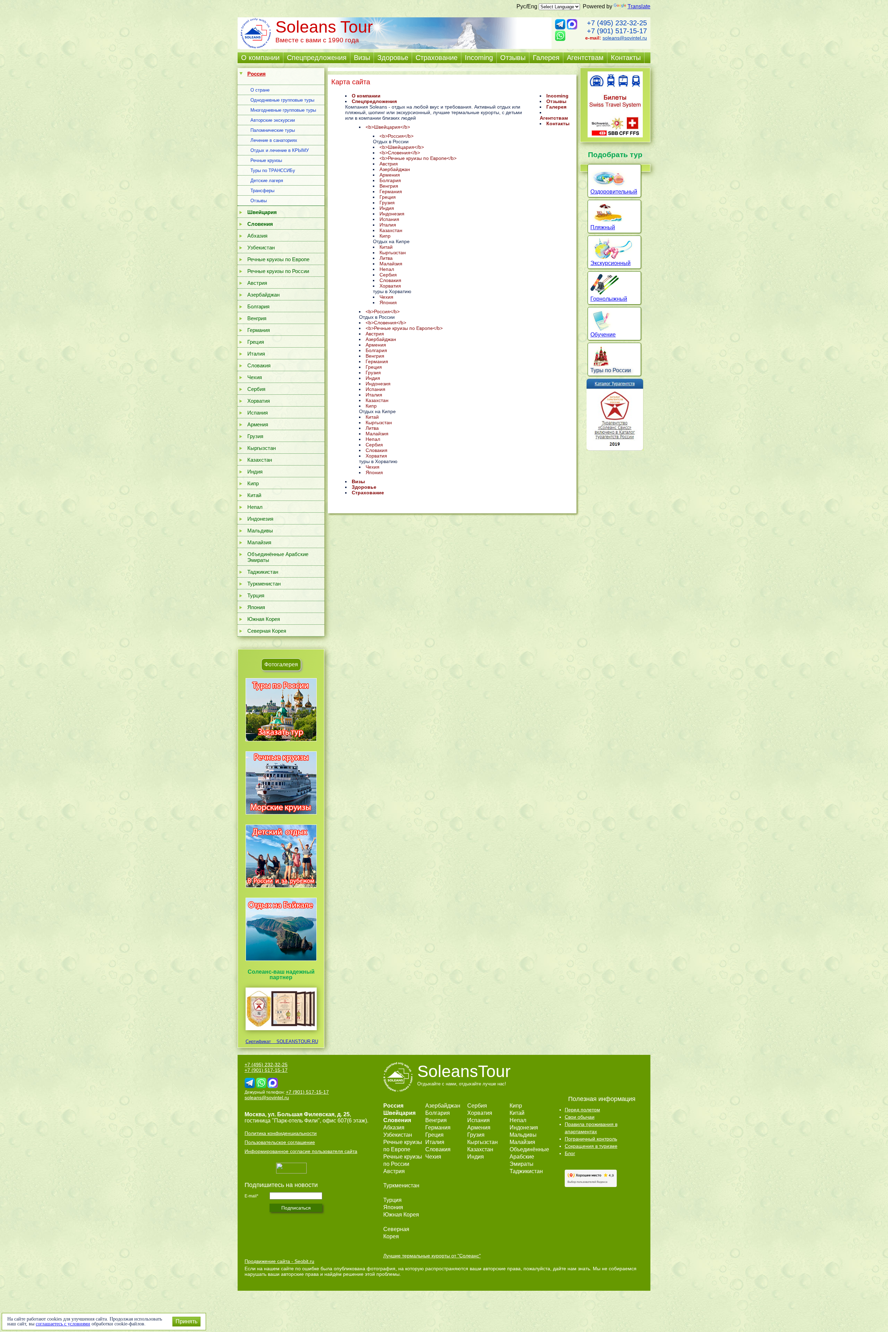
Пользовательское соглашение (280, 1142)
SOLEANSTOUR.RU (295, 1041)
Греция (255, 342)
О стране (260, 90)
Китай (254, 495)
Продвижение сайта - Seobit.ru (279, 1261)
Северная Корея (266, 631)
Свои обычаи (580, 1117)
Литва (386, 258)
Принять (186, 1321)
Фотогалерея (281, 664)
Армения (257, 424)
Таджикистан (262, 572)
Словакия (259, 365)
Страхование (437, 57)
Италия (256, 354)
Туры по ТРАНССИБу (272, 170)
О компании (260, 57)
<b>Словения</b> (399, 152)
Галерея (546, 57)
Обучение (603, 335)
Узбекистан (261, 247)
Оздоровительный (613, 192)
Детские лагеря (266, 180)
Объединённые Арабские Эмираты (277, 557)
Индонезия (260, 519)
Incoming (479, 57)
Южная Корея (263, 619)
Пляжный (602, 227)
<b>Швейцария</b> (388, 127)
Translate (638, 6)
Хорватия (258, 401)
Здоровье (392, 57)
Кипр (253, 483)
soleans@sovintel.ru (625, 38)
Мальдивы (260, 530)
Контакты (626, 57)
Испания (257, 413)
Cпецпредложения (317, 57)
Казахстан (259, 460)
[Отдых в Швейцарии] (281, 961)
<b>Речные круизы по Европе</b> (417, 158)
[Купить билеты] (615, 135)
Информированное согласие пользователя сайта (301, 1151)
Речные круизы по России (278, 271)
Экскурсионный (610, 263)
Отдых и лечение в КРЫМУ (279, 150)
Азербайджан (263, 295)
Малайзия (259, 542)
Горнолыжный (608, 299)
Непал (255, 507)
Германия (258, 330)
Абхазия (257, 236)
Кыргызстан (261, 448)
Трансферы (262, 190)
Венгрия (256, 318)
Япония (256, 607)
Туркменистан (264, 584)
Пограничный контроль (591, 1139)
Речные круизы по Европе (278, 259)
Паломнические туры (272, 130)
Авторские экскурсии (272, 120)
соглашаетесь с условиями (63, 1323)
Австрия (257, 283)
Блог (570, 1153)
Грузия (255, 436)
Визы (362, 57)
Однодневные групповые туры (282, 100)
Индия (255, 472)
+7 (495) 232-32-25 (617, 23)
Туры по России (610, 370)
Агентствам (585, 57)
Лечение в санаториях (273, 140)
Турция (255, 595)
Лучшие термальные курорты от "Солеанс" (432, 1255)
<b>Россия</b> (396, 136)
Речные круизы (266, 160)
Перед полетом (582, 1109)
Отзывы (513, 57)
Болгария (258, 306)
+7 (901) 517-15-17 (617, 31)
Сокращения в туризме (591, 1146)
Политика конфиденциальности (281, 1133)
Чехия (254, 377)
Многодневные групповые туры (283, 110)
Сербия (256, 389)
